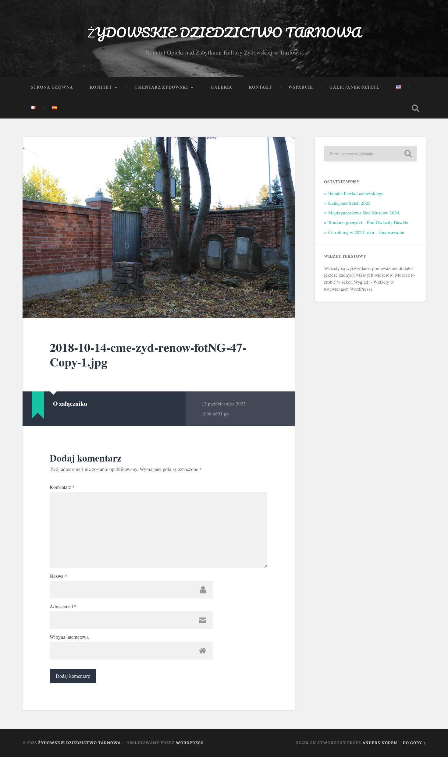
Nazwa (58, 576)
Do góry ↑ (414, 742)
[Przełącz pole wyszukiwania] (415, 108)
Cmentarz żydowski (161, 87)
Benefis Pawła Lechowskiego (356, 193)
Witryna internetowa (69, 637)
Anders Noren (379, 742)
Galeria (221, 87)
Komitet (101, 87)
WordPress (190, 742)
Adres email (63, 606)
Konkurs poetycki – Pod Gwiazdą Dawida (368, 222)
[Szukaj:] (370, 153)
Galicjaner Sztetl (354, 87)
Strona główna (52, 87)
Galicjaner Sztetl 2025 (349, 203)
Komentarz (62, 487)
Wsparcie (300, 87)
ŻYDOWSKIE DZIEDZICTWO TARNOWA (224, 32)
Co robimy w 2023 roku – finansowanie (366, 232)
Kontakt (260, 87)
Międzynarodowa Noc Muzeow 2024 (363, 213)
